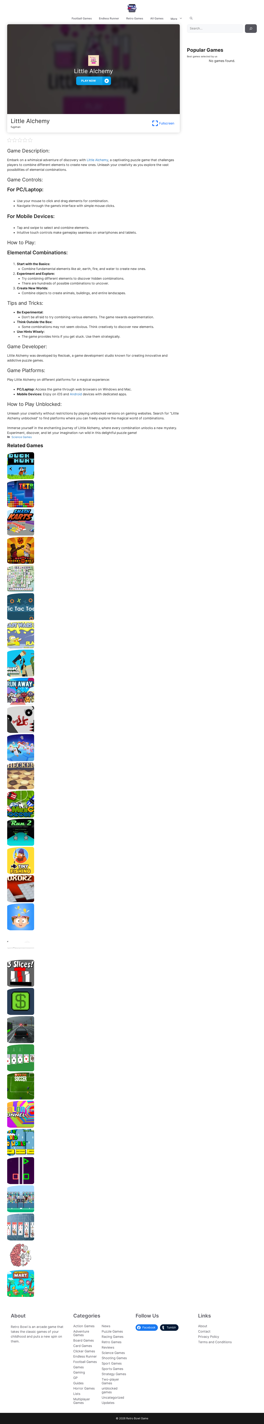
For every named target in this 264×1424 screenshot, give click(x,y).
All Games (156, 18)
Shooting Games (114, 1358)
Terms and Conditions (215, 1342)
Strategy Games (114, 1374)
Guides (78, 1383)
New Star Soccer (94, 1098)
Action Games (83, 1326)
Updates (108, 1403)
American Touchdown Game (93, 1211)
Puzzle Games (112, 1331)
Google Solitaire (93, 1070)
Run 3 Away (93, 703)
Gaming (79, 1372)
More (174, 18)
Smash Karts (93, 534)
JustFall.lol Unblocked (93, 759)
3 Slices (93, 985)
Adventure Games (81, 1333)
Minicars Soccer (93, 816)
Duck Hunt (93, 478)
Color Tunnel (93, 1126)
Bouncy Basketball (93, 562)
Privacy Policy (208, 1337)
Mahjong (93, 590)
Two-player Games (110, 1381)
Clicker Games (84, 1351)
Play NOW (88, 80)
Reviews (108, 1347)
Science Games (21, 437)
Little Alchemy (97, 160)
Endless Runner (109, 18)
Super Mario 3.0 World (93, 1154)
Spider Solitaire (94, 1239)
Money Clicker (93, 1013)
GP (75, 1378)
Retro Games (134, 18)
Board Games (83, 1340)
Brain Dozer (93, 929)
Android (75, 394)
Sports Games (112, 1369)
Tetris (93, 506)
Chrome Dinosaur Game (93, 957)
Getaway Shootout (93, 675)
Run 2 (93, 844)
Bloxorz (94, 900)
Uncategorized (113, 1397)
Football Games (82, 18)
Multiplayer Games (81, 1401)
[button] (191, 18)
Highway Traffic (93, 1041)
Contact (204, 1331)
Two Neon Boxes (93, 1182)
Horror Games (84, 1388)
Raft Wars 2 (93, 647)
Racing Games (112, 1337)
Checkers (93, 788)
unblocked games (109, 1390)
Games (78, 1367)
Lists (76, 1394)
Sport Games (112, 1363)
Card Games (82, 1346)
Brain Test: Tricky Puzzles (93, 1267)
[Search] (251, 28)
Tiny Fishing (93, 872)
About (202, 1326)
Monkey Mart (93, 1295)
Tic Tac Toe (93, 618)
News (106, 1326)
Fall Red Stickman (93, 731)
